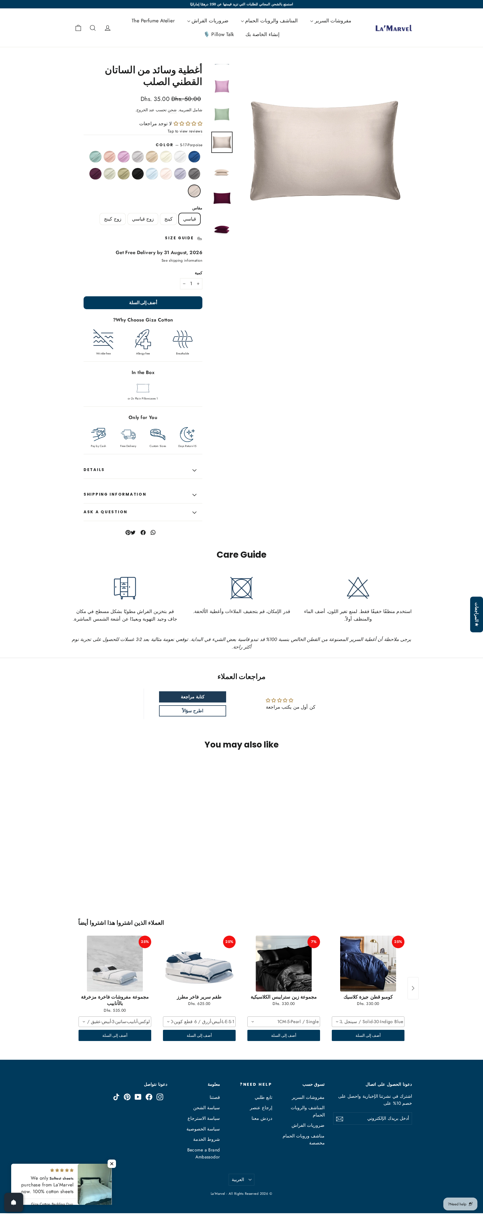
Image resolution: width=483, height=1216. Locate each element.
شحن (172, 110)
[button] (187, 123)
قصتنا (215, 1097)
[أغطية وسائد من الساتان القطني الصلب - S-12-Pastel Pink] (387, 880)
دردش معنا (262, 1118)
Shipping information (115, 494)
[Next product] (413, 988)
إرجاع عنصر (261, 1107)
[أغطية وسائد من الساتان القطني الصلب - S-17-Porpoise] (394, 886)
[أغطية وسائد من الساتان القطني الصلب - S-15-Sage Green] (366, 880)
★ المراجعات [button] (476, 614)
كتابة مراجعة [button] (193, 697)
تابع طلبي (263, 1097)
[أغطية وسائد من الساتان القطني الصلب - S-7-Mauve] (373, 874)
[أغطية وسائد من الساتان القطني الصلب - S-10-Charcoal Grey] (401, 880)
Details (94, 469)
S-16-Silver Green (110, 173)
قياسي (189, 219)
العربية (238, 1179)
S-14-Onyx (138, 173)
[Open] (13, 1202)
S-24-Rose (110, 156)
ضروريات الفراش (209, 20)
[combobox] (368, 1021)
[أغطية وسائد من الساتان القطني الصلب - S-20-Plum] (401, 886)
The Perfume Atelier (153, 20)
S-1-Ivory (166, 156)
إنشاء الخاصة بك (262, 34)
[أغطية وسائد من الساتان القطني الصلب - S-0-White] (401, 874)
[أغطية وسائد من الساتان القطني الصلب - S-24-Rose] (366, 874)
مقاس (197, 208)
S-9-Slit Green (95, 156)
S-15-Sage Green (124, 173)
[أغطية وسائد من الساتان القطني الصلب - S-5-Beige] (387, 874)
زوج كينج (112, 219)
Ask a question (105, 512)
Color (179, 145)
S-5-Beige (152, 156)
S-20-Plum (95, 173)
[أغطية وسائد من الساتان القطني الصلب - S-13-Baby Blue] (380, 880)
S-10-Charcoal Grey (194, 173)
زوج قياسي (143, 219)
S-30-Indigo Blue (194, 156)
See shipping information (182, 260)
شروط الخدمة (206, 1139)
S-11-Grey (180, 173)
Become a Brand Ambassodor (203, 1153)
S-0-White (180, 156)
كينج (168, 219)
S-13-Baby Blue (152, 173)
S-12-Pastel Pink (166, 173)
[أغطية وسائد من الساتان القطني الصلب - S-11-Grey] (394, 880)
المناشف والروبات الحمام (271, 20)
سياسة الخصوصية (203, 1129)
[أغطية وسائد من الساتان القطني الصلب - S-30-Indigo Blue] (408, 874)
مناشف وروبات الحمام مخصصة (304, 1139)
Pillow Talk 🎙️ (218, 34)
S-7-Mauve (124, 156)
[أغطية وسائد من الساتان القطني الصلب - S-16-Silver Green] (408, 886)
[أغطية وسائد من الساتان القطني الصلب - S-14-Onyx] (373, 880)
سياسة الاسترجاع (204, 1118)
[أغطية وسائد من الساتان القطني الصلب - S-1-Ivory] (394, 874)
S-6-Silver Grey (138, 156)
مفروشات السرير (332, 20)
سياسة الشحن (206, 1107)
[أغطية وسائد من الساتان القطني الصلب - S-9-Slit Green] (408, 880)
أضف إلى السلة (368, 1035)
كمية (198, 273)
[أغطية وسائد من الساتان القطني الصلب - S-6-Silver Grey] (380, 874)
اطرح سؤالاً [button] (192, 711)
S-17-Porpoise (194, 191)
